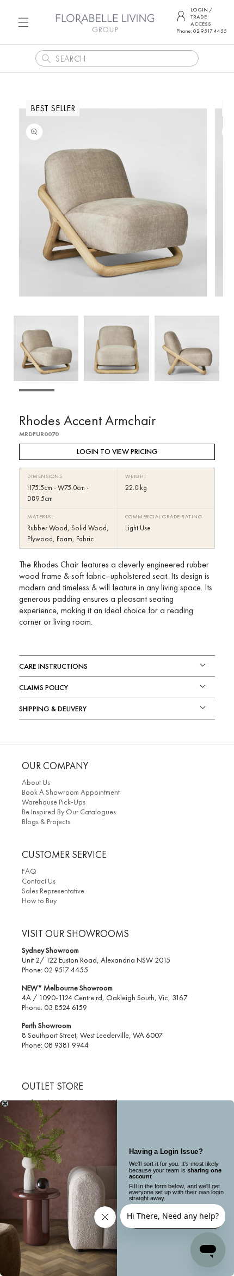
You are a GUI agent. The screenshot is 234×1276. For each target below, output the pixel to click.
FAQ (29, 871)
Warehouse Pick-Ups (53, 802)
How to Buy (39, 900)
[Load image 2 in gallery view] (116, 348)
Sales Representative (53, 891)
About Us (36, 782)
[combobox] (117, 58)
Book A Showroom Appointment (71, 792)
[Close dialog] (5, 1103)
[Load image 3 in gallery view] (187, 348)
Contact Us (39, 881)
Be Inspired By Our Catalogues (69, 812)
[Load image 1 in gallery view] (46, 348)
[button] (23, 22)
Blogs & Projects (46, 821)
